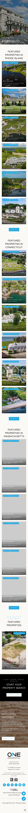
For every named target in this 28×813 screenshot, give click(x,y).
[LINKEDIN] (12, 784)
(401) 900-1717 (14, 762)
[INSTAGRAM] (8, 784)
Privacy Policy (21, 803)
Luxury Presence (14, 795)
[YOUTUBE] (19, 784)
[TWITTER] (16, 784)
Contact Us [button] (8, 738)
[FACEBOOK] (4, 784)
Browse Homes (14, 694)
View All (14, 229)
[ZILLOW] (23, 784)
